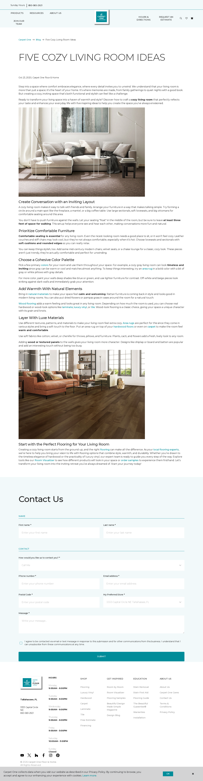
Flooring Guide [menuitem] (141, 698)
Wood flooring (27, 303)
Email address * (111, 576)
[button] (181, 18)
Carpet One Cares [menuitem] (169, 692)
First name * (25, 525)
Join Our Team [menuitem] (19, 22)
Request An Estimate (166, 18)
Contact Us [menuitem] (166, 698)
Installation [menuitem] (139, 717)
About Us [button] (55, 13)
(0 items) (192, 18)
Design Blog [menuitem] (113, 715)
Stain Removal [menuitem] (141, 687)
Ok (168, 773)
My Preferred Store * (114, 595)
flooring (105, 449)
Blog (38, 39)
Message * (24, 613)
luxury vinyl (80, 307)
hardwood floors (124, 326)
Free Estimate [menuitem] (88, 720)
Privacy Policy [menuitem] (167, 712)
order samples (130, 460)
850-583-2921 (35, 5)
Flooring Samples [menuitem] (116, 698)
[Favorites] (186, 18)
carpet (151, 326)
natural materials (38, 294)
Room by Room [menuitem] (115, 687)
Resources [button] (37, 13)
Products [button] (17, 13)
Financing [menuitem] (85, 725)
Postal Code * (25, 595)
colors (44, 265)
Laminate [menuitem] (85, 709)
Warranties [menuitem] (139, 712)
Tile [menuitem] (82, 714)
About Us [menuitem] (165, 687)
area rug (147, 268)
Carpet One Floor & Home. (42, 762)
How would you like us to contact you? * (39, 558)
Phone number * (27, 576)
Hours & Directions (143, 18)
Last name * (109, 525)
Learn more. (89, 775)
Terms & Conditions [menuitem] (165, 705)
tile (93, 307)
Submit (101, 656)
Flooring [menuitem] (84, 687)
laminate (67, 307)
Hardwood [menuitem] (86, 698)
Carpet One (25, 39)
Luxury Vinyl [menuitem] (87, 692)
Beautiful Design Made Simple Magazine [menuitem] (116, 706)
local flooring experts (166, 449)
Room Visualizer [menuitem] (115, 692)
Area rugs (128, 323)
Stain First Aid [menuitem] (140, 692)
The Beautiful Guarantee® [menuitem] (140, 705)
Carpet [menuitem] (84, 703)
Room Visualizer (44, 460)
